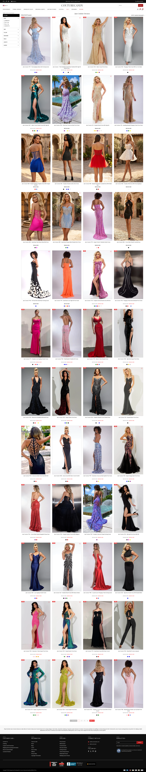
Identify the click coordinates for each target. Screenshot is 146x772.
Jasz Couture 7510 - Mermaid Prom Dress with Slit (128, 534)
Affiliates (33, 751)
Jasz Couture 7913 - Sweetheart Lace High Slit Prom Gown (67, 300)
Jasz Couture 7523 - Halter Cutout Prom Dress (98, 67)
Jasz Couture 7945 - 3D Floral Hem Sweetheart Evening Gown (36, 300)
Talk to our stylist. (75, 1)
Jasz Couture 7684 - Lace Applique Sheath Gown (35, 592)
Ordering (5, 743)
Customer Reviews (7, 751)
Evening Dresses (63, 749)
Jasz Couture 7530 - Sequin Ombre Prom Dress (67, 417)
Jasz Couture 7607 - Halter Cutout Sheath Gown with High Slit (36, 125)
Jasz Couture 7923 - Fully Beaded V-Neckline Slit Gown (66, 359)
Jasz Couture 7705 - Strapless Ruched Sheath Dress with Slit (97, 300)
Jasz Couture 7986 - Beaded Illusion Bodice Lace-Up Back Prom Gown (128, 710)
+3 (70, 72)
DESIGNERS (74, 9)
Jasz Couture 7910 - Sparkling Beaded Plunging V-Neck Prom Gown (128, 125)
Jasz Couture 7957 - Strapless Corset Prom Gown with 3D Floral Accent (97, 710)
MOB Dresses (62, 743)
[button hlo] (35, 72)
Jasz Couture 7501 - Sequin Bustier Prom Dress (67, 651)
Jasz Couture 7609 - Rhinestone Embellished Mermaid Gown (35, 417)
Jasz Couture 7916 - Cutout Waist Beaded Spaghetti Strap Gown (36, 534)
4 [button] (87, 720)
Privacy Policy (34, 753)
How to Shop (34, 749)
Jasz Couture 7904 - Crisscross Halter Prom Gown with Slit (35, 475)
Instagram (8, 1)
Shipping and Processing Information (10, 747)
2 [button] (81, 720)
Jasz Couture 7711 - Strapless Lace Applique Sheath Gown (36, 359)
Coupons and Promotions (8, 745)
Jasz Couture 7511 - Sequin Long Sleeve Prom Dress (36, 709)
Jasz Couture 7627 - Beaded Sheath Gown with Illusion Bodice (67, 592)
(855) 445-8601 (140, 1)
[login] (137, 9)
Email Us (14, 1)
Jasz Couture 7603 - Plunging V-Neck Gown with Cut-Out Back (128, 67)
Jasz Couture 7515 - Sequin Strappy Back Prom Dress (128, 475)
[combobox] (130, 5)
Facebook (3, 1)
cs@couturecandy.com (94, 741)
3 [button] (84, 720)
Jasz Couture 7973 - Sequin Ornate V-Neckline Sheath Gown (97, 242)
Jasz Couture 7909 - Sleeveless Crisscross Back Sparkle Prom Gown (97, 475)
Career (32, 747)
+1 (39, 130)
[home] (72, 5)
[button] (73, 721)
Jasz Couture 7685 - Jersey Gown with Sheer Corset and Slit (67, 475)
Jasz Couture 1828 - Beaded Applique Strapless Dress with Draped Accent (36, 184)
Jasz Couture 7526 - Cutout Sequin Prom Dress (67, 709)
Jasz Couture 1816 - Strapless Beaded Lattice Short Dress (67, 183)
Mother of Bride (52, 9)
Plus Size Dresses (63, 747)
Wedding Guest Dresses (65, 755)
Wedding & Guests (40, 9)
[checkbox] (12, 20)
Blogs (32, 745)
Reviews (81, 9)
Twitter (5, 1)
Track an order (34, 741)
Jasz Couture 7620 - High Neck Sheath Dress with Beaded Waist (128, 592)
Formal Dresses (17, 9)
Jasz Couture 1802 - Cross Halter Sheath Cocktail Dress (128, 242)
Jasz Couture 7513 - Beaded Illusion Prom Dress (129, 417)
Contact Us (5, 741)
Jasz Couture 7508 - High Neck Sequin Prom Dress (128, 359)
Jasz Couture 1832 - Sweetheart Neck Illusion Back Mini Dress (36, 242)
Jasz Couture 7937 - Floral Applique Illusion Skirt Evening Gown (36, 67)
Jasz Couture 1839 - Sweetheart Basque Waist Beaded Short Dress (67, 242)
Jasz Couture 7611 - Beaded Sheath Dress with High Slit (97, 125)
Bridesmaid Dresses (64, 753)
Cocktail (61, 9)
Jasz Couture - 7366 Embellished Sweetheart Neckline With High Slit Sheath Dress (67, 67)
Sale (67, 9)
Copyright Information (36, 755)
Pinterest (6, 1)
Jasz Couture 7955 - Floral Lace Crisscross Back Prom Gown (67, 125)
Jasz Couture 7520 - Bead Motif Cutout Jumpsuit (128, 651)
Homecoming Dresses (64, 751)
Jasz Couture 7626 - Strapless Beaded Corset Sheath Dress (97, 417)
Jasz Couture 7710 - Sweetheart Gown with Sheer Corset (98, 651)
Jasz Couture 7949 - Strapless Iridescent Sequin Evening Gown (97, 534)
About (32, 743)
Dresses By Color (28, 9)
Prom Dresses (6, 9)
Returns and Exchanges (8, 749)
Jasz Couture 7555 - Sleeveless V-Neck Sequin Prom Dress (36, 651)
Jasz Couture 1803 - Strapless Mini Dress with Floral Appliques (128, 183)
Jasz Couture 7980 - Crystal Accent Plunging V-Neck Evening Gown (97, 592)
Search (140, 5)
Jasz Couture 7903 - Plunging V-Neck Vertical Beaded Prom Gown (128, 300)
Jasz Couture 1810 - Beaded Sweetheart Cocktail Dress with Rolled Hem (98, 184)
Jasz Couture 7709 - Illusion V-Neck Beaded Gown (97, 359)
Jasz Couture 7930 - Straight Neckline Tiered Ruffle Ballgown (67, 534)
